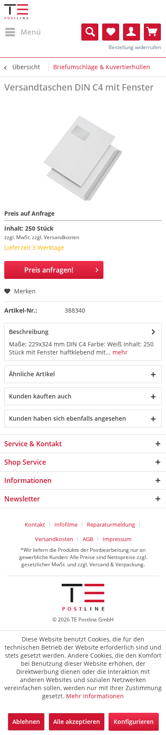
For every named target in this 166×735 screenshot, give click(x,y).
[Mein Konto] (131, 32)
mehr (119, 352)
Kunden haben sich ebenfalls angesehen (67, 418)
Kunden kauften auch (40, 396)
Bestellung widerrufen (135, 47)
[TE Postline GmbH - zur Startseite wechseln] (16, 11)
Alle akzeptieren (76, 721)
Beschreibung (29, 332)
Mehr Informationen (95, 696)
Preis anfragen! (48, 270)
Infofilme (65, 524)
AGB (88, 539)
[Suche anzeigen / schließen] (89, 32)
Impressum (117, 539)
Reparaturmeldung (111, 524)
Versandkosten (54, 539)
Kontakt (35, 524)
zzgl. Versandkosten (55, 237)
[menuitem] (22, 32)
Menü (30, 32)
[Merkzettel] (110, 32)
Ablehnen (26, 721)
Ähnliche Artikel (32, 374)
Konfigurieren (134, 721)
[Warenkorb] (152, 32)
